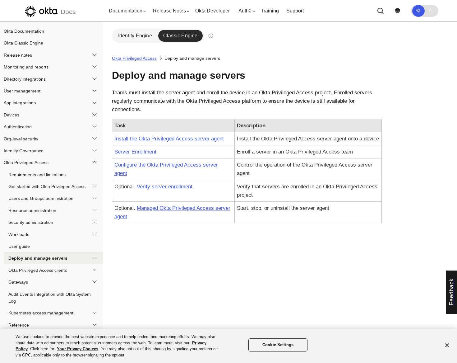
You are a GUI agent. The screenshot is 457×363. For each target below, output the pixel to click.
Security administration (30, 222)
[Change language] (397, 11)
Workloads (18, 234)
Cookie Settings (277, 344)
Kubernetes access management (40, 312)
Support (295, 10)
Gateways (18, 282)
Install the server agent (169, 139)
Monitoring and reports (26, 66)
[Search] (380, 11)
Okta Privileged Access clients (37, 270)
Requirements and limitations (37, 174)
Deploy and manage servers (37, 258)
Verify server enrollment (164, 187)
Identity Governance (24, 150)
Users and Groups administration (40, 198)
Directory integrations (25, 79)
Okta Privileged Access (26, 162)
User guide (19, 246)
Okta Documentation (24, 31)
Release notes (18, 55)
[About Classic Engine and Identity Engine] (210, 36)
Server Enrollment (135, 152)
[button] (126, 11)
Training (270, 10)
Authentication (18, 126)
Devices (11, 114)
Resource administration (32, 210)
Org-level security (21, 138)
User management (22, 90)
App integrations (20, 102)
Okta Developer (212, 10)
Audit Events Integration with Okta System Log (49, 298)
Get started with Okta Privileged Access (46, 186)
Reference (18, 325)
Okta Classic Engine (23, 42)
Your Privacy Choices (77, 348)
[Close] (447, 345)
